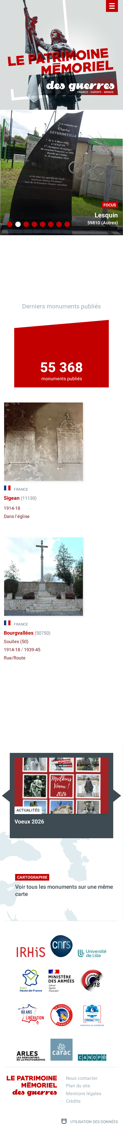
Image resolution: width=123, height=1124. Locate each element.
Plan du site (78, 1086)
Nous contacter (81, 1078)
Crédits (73, 1101)
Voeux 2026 (29, 822)
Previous (6, 796)
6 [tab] (50, 224)
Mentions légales (83, 1093)
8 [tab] (66, 224)
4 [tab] (33, 224)
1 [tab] (9, 224)
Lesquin (106, 215)
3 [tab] (25, 224)
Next (117, 796)
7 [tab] (58, 224)
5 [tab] (41, 224)
